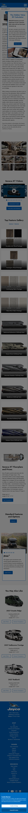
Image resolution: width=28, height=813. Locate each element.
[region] (14, 802)
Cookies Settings (14, 806)
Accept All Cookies (14, 810)
